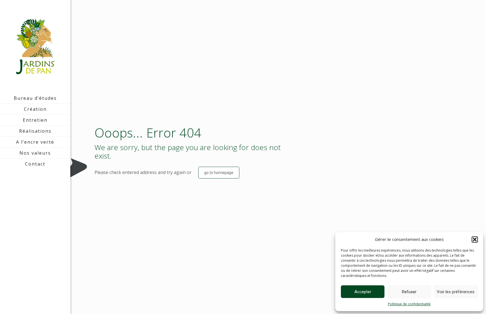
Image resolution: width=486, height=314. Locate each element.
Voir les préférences (455, 291)
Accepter (362, 291)
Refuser (409, 291)
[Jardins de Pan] (35, 46)
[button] (475, 239)
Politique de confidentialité (409, 304)
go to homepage (218, 172)
